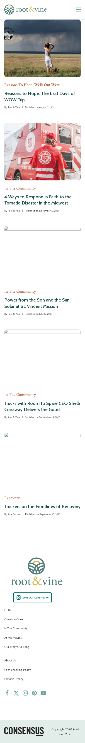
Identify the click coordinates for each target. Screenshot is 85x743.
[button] (78, 10)
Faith (7, 610)
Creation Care (13, 619)
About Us (10, 660)
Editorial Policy (13, 679)
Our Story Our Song (16, 646)
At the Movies (13, 637)
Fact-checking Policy (17, 669)
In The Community (15, 628)
